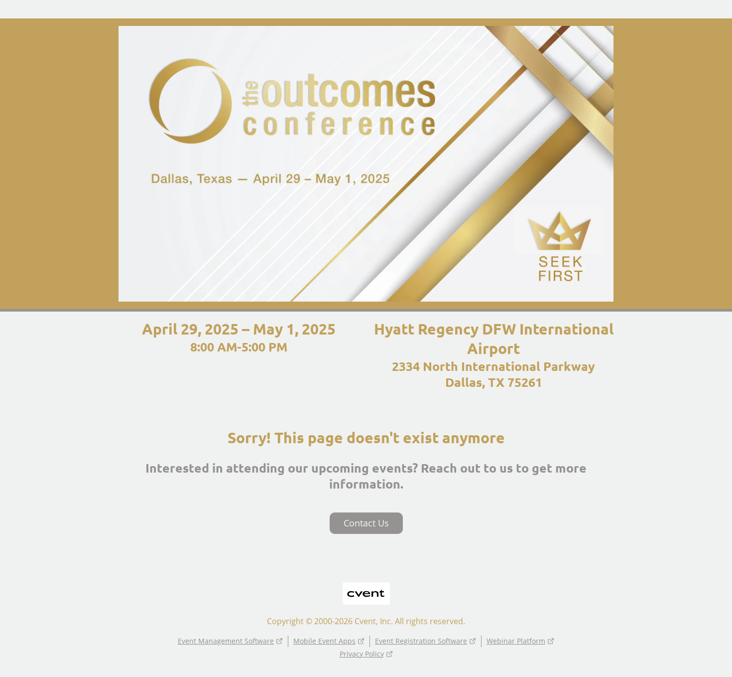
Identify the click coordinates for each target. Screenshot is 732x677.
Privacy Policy (362, 654)
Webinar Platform (516, 641)
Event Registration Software (421, 641)
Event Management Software (226, 641)
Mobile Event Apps (324, 641)
